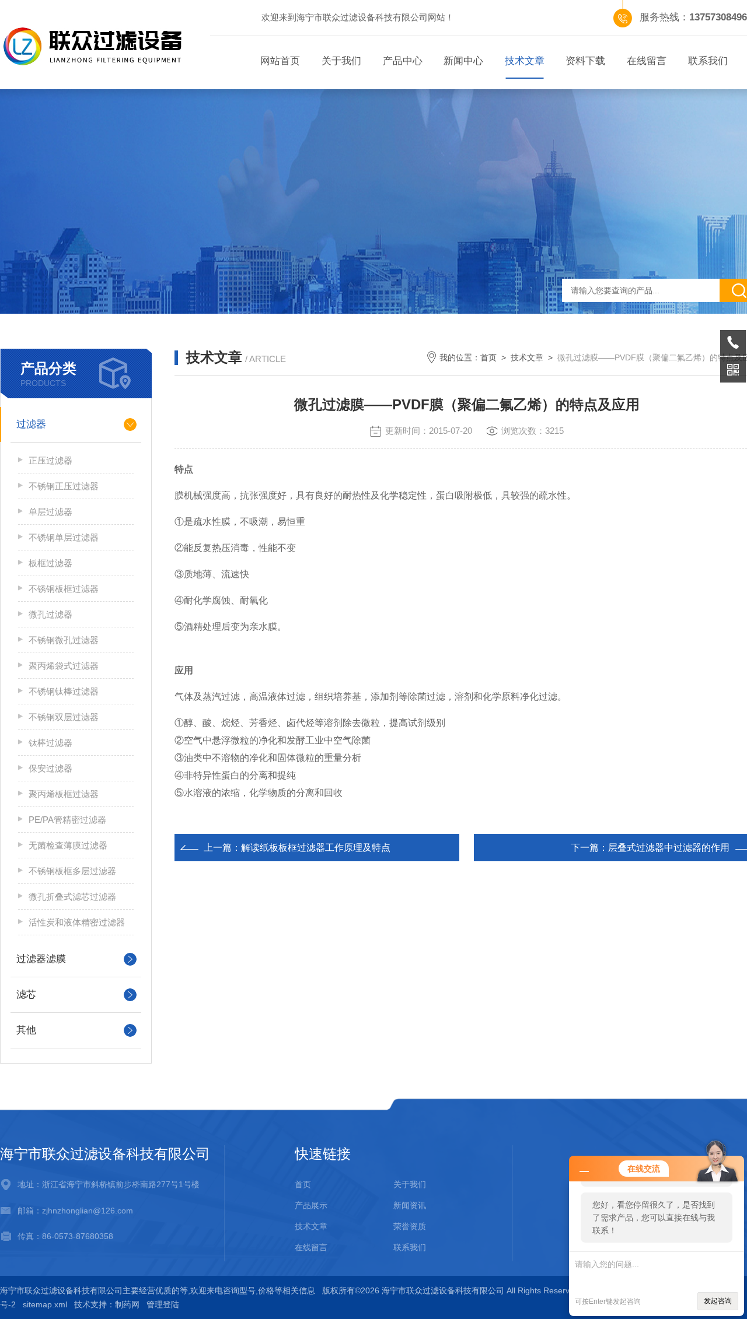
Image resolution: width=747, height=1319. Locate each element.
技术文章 (524, 60)
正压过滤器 (50, 460)
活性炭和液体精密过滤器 (77, 922)
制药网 (127, 1304)
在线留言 (646, 60)
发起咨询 (718, 1301)
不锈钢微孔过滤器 (64, 640)
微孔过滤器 (50, 614)
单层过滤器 (50, 512)
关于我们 (341, 60)
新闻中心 (463, 60)
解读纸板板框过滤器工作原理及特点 (315, 848)
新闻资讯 (409, 1205)
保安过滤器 (50, 768)
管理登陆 (162, 1304)
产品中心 (403, 60)
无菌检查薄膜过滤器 (68, 845)
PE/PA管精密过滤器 (67, 820)
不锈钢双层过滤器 (64, 717)
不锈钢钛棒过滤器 (64, 691)
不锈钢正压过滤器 (64, 486)
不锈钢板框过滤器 (64, 589)
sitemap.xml (45, 1304)
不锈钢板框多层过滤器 (72, 871)
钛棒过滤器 (50, 743)
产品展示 (311, 1205)
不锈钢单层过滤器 (64, 537)
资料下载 (585, 60)
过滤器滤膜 (41, 958)
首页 (488, 357)
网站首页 (280, 60)
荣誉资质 (409, 1226)
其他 (26, 1030)
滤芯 (26, 994)
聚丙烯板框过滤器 (64, 794)
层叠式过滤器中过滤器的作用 (668, 848)
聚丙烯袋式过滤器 (64, 666)
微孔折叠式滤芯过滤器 (72, 896)
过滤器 (31, 424)
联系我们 (708, 60)
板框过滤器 (50, 563)
